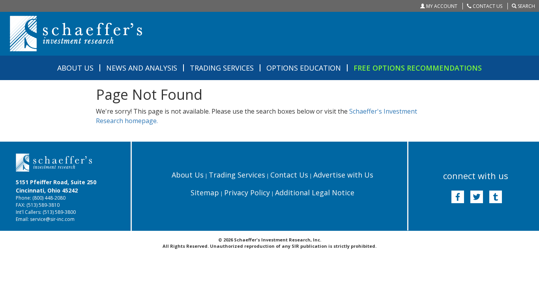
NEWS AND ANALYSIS (141, 67)
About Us (188, 175)
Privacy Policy (247, 192)
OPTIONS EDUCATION (303, 67)
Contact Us (289, 175)
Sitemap (205, 192)
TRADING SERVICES (222, 67)
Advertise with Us (343, 175)
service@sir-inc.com (52, 219)
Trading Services (237, 175)
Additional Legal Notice (314, 192)
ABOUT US (75, 67)
